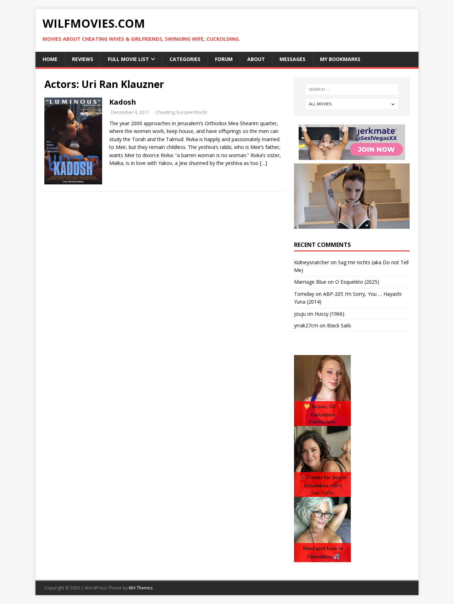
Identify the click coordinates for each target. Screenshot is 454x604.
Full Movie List (128, 59)
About (256, 59)
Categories (185, 59)
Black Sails (339, 325)
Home (50, 59)
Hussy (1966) (329, 313)
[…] (263, 163)
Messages (292, 59)
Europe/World (192, 112)
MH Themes (141, 588)
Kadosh (122, 102)
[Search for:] (352, 89)
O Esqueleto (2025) (357, 281)
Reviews (82, 59)
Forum (224, 59)
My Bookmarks (340, 59)
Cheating (165, 112)
